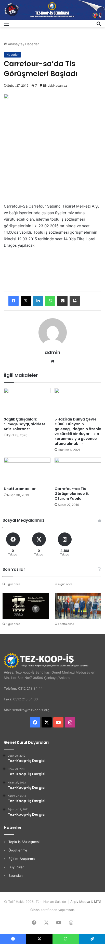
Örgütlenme (17, 850)
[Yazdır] (75, 301)
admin (52, 352)
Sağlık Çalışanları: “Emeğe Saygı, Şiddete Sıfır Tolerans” (25, 424)
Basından (15, 875)
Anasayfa (14, 44)
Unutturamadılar (20, 488)
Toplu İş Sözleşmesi (24, 842)
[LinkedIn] (38, 301)
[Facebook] (13, 301)
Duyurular (16, 867)
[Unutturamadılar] (27, 471)
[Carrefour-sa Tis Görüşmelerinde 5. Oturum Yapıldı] (78, 471)
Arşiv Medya (80, 902)
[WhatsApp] (50, 301)
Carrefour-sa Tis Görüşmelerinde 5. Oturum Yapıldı (72, 493)
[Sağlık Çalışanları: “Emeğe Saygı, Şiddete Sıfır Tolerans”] (27, 401)
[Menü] (6, 25)
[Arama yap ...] (98, 25)
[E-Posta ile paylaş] (62, 301)
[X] (26, 301)
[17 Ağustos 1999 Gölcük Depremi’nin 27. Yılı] (26, 606)
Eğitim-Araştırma (21, 859)
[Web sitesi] (52, 361)
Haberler (32, 44)
